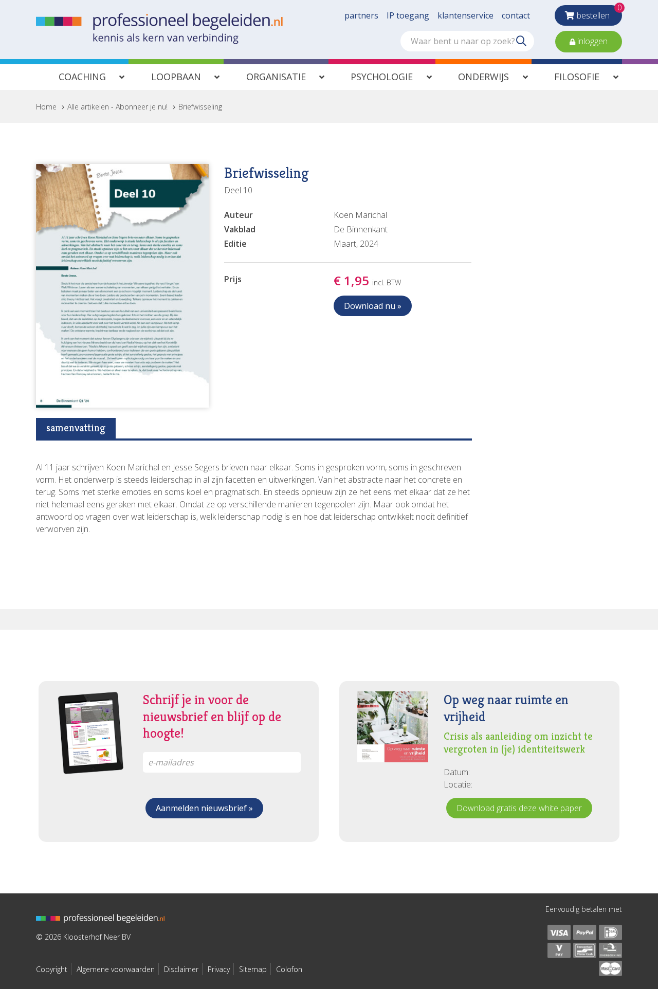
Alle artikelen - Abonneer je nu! (117, 107)
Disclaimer (181, 969)
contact (516, 15)
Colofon (289, 969)
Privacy (219, 969)
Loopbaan (176, 76)
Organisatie (276, 76)
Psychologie (382, 76)
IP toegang (408, 15)
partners (361, 15)
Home (46, 107)
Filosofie (576, 76)
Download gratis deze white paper (519, 808)
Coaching (82, 76)
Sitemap (253, 969)
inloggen (591, 41)
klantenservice (465, 15)
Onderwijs (483, 76)
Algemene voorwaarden (116, 969)
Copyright (51, 969)
